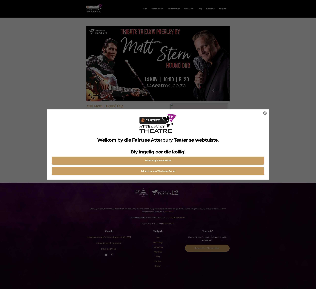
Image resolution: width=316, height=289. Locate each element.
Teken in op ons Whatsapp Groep (158, 171)
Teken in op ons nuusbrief (158, 160)
